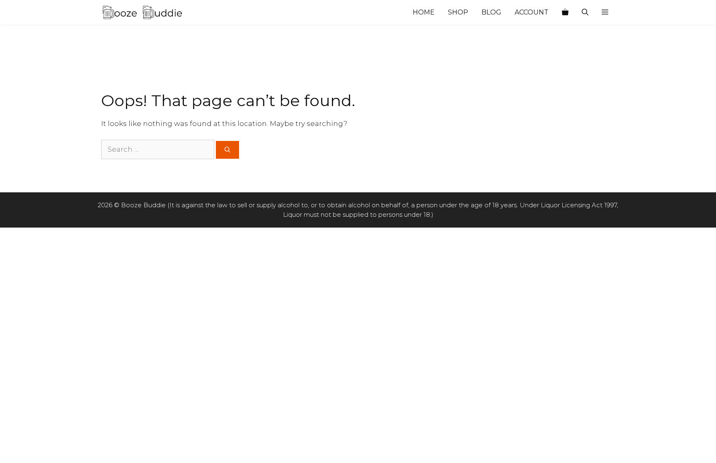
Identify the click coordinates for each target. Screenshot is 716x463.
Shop (458, 12)
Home (424, 12)
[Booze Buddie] (142, 12)
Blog (491, 12)
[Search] (227, 150)
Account (532, 12)
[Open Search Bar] (585, 12)
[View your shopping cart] (565, 12)
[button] (605, 12)
